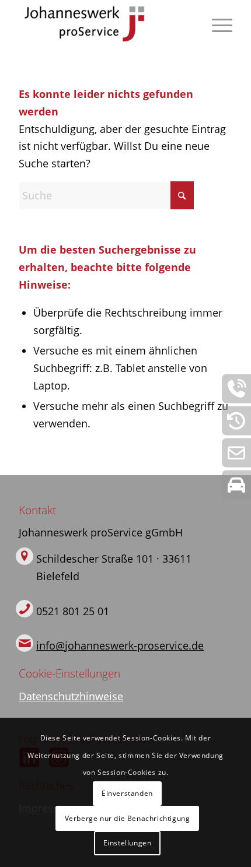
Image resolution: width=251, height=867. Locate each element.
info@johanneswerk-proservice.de (120, 645)
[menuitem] (216, 24)
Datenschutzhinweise (71, 696)
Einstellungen (127, 843)
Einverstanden (127, 793)
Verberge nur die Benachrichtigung (127, 818)
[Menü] (216, 24)
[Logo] (104, 24)
